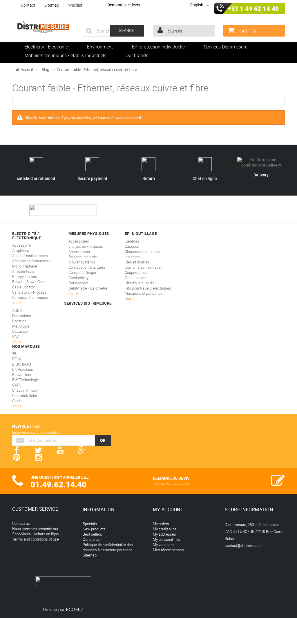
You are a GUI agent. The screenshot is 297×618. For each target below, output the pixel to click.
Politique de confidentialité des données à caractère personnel (108, 547)
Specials (90, 523)
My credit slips (165, 529)
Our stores (91, 539)
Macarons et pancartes (144, 293)
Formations (21, 315)
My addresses (164, 534)
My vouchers (163, 544)
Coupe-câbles (136, 272)
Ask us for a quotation (172, 483)
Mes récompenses (168, 549)
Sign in (174, 31)
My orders (161, 523)
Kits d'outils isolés (139, 282)
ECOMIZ (75, 609)
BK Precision (22, 369)
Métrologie (21, 326)
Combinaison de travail (143, 267)
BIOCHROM (21, 364)
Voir (128, 298)
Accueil (27, 69)
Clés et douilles (137, 262)
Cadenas (132, 241)
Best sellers (92, 534)
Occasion (20, 331)
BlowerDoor (21, 374)
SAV (15, 336)
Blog (45, 69)
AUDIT (17, 310)
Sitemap (90, 555)
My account (168, 509)
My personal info (166, 539)
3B (14, 353)
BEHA (16, 359)
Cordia (17, 400)
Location (19, 321)
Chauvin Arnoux (24, 390)
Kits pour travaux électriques (148, 288)
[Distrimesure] (43, 27)
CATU (16, 385)
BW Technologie (25, 379)
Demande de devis (123, 5)
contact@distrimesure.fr (245, 545)
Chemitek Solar (24, 395)
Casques (132, 246)
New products (94, 529)
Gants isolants (136, 277)
